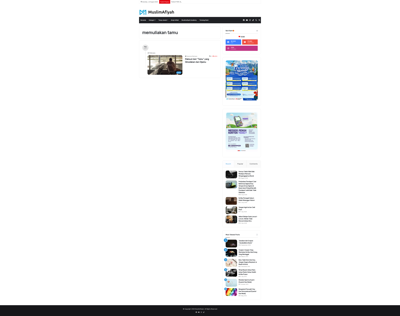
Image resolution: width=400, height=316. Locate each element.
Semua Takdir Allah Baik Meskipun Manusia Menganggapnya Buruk (246, 174)
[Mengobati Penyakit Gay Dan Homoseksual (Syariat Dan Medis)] (231, 292)
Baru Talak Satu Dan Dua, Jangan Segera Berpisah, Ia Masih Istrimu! (248, 262)
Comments (254, 164)
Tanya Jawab (162, 20)
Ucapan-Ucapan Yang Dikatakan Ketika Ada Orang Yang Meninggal (248, 252)
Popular (240, 164)
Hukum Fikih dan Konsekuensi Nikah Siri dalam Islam (188, 2)
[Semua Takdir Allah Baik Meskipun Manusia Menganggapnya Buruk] (231, 174)
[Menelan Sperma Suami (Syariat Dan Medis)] (231, 283)
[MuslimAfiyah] (157, 12)
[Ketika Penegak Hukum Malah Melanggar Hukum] (231, 201)
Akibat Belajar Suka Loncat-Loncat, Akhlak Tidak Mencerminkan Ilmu (248, 219)
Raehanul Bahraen (192, 56)
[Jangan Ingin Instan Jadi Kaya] (231, 210)
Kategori (151, 20)
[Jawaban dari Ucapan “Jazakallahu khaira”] (231, 243)
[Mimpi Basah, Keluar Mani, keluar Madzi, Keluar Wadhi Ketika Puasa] (231, 273)
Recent (228, 164)
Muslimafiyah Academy (189, 20)
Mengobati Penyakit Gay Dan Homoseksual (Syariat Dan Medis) (247, 291)
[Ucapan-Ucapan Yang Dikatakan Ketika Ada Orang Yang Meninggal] (231, 253)
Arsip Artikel (175, 20)
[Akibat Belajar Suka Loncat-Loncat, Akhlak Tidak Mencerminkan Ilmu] (231, 219)
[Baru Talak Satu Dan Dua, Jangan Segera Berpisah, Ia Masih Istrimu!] (231, 263)
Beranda (143, 20)
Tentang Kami (203, 20)
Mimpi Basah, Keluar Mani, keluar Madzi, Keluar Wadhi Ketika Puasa (247, 272)
